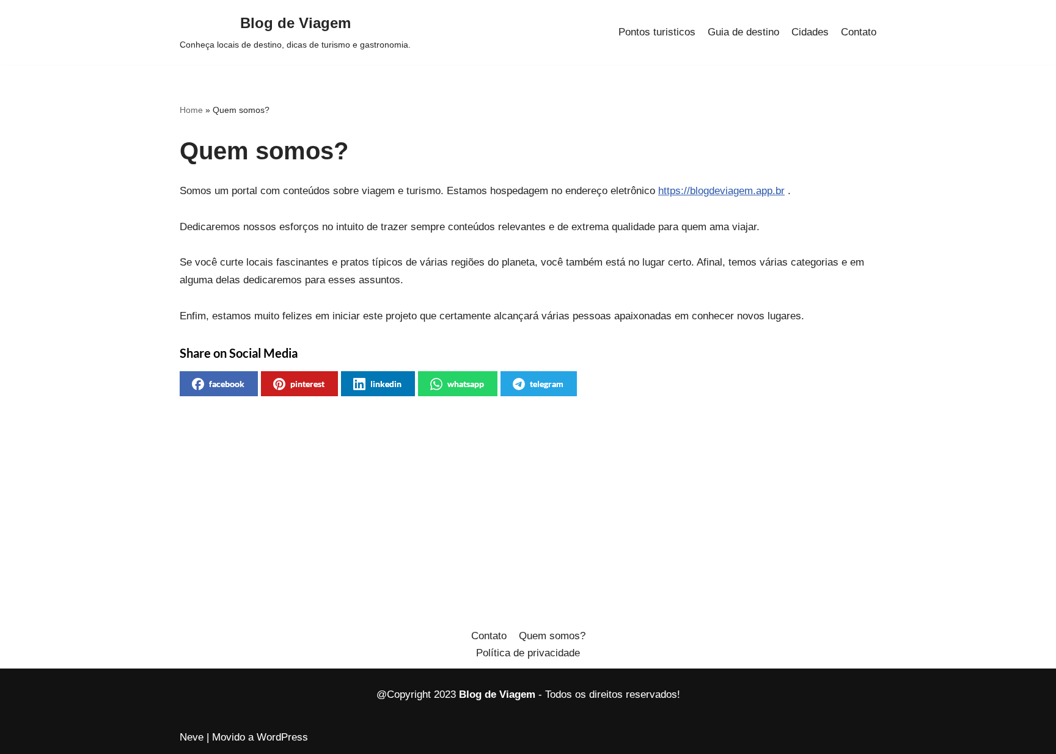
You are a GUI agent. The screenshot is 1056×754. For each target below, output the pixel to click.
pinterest (307, 384)
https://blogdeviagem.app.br (721, 191)
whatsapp (465, 384)
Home (191, 110)
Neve (192, 737)
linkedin (386, 384)
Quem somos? (552, 636)
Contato (858, 32)
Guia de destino (743, 32)
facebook (226, 384)
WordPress (282, 737)
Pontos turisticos (656, 32)
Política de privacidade (528, 653)
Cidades (810, 32)
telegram (546, 384)
